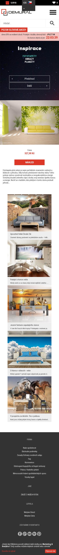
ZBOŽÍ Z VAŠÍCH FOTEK (29, 495)
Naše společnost (29, 448)
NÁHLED (29, 162)
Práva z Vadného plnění (29, 470)
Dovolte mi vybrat (8, 551)
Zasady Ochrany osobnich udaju (29, 455)
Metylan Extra (29, 516)
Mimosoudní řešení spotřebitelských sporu (29, 473)
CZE (25, 3)
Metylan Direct (29, 512)
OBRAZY (29, 58)
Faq (29, 459)
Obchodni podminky (29, 451)
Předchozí (23, 78)
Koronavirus (29, 462)
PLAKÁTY (29, 61)
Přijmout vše (50, 551)
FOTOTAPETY (29, 56)
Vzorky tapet (29, 477)
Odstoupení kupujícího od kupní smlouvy (29, 466)
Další (37, 85)
